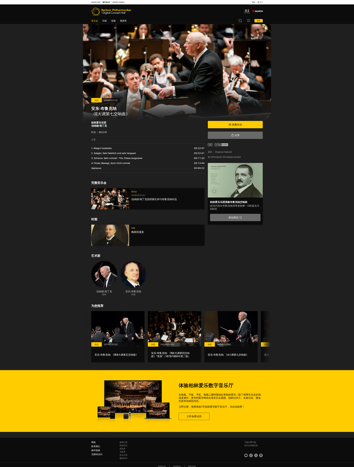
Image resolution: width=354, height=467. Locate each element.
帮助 (253, 2)
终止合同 (123, 455)
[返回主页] (111, 11)
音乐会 (94, 20)
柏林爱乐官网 (95, 2)
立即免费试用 (194, 416)
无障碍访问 (96, 454)
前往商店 (234, 217)
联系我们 (95, 446)
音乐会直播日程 (251, 445)
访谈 (104, 20)
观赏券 (123, 20)
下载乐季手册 (250, 442)
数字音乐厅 (106, 2)
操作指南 (95, 450)
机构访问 (123, 445)
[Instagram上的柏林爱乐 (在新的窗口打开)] (261, 455)
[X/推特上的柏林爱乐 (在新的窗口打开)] (256, 455)
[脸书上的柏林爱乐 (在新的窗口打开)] (251, 455)
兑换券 (122, 452)
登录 (258, 21)
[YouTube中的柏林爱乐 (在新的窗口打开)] (246, 455)
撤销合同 (123, 458)
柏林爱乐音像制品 (118, 2)
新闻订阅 (123, 442)
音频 (113, 20)
